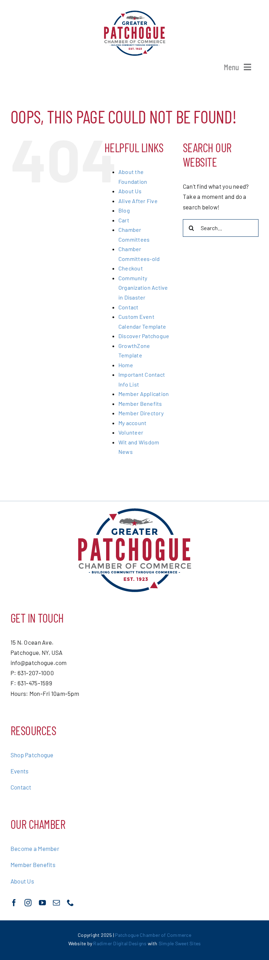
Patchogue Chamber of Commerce (153, 935)
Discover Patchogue (144, 336)
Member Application (143, 393)
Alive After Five (138, 200)
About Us (130, 191)
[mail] (56, 902)
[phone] (70, 902)
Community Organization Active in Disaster (143, 288)
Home (125, 365)
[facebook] (14, 902)
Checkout (130, 268)
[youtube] (42, 902)
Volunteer (130, 432)
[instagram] (28, 902)
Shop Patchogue (32, 754)
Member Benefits (140, 403)
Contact (128, 307)
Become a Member (35, 848)
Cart (123, 220)
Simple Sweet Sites (180, 943)
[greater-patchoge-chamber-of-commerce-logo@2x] (134, 13)
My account (132, 422)
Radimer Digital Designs (120, 943)
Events (20, 770)
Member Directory (141, 413)
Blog (124, 210)
